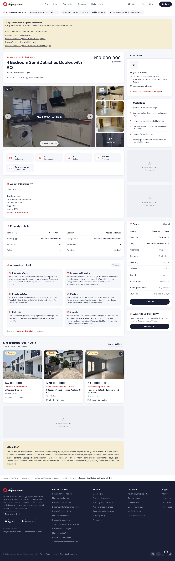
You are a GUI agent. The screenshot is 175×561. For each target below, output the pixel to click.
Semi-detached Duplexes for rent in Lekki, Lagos (25, 38)
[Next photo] (90, 116)
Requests (82, 4)
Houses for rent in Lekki (62, 494)
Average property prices (103, 507)
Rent (55, 4)
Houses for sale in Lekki (61, 502)
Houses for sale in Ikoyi (61, 520)
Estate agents (98, 494)
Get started (149, 326)
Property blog (99, 515)
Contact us (166, 502)
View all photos (50, 143)
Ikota (72, 478)
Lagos (56, 478)
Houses (24, 478)
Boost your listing (135, 507)
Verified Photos (134, 511)
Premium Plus (133, 502)
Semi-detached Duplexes (40, 478)
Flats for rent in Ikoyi (60, 515)
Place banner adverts (136, 515)
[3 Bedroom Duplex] (22, 376)
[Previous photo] (8, 116)
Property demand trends (103, 502)
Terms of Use (58, 554)
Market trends (97, 4)
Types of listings (134, 498)
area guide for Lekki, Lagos (29, 331)
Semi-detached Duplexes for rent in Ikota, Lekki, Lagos (28, 45)
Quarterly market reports (103, 511)
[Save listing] (38, 353)
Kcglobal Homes (138, 72)
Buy (46, 4)
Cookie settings (71, 554)
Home (5, 478)
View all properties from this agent (147, 92)
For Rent (14, 478)
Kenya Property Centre (12, 532)
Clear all (166, 224)
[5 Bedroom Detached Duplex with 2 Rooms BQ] (104, 376)
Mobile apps (167, 507)
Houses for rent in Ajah (61, 528)
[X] (158, 554)
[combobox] (156, 231)
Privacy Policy (45, 554)
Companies (68, 4)
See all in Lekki (114, 344)
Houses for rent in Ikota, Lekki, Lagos (20, 42)
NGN (133, 4)
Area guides (97, 520)
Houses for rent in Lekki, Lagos (18, 35)
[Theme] (143, 4)
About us (165, 494)
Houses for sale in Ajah (61, 537)
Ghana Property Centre (33, 532)
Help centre (166, 498)
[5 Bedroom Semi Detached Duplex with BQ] (63, 376)
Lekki (65, 478)
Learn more (10, 514)
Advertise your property (138, 494)
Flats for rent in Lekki (60, 498)
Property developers (101, 498)
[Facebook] (152, 554)
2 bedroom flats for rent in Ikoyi (65, 524)
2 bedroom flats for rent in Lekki (65, 507)
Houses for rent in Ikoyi (61, 511)
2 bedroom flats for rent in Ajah (65, 541)
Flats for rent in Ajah (60, 533)
